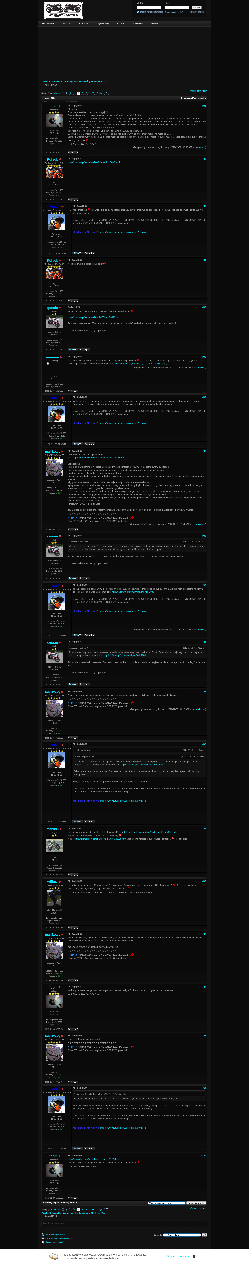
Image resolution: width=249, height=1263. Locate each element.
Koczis (201, 367)
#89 (204, 536)
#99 (204, 1088)
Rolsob (52, 159)
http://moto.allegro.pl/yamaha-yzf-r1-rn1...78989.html (93, 1159)
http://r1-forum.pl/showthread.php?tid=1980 (133, 592)
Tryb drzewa (186, 98)
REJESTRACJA (197, 12)
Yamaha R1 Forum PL (51, 81)
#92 (204, 691)
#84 (204, 260)
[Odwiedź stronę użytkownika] (78, 254)
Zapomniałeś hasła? (174, 12)
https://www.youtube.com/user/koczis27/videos (123, 232)
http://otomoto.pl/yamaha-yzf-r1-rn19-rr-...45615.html (100, 839)
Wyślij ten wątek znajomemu (57, 1238)
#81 (204, 105)
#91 (204, 642)
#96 (204, 934)
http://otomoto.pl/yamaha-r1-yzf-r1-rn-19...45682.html (94, 162)
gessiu (52, 308)
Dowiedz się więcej (178, 1256)
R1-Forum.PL (48, 23)
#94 (204, 828)
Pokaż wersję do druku (55, 1234)
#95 (204, 881)
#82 (204, 159)
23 (93, 93)
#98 (204, 1035)
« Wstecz (57, 93)
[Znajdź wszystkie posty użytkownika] (73, 154)
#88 (204, 451)
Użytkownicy (103, 23)
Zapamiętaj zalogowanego (151, 12)
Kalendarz (138, 23)
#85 (204, 307)
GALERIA (83, 23)
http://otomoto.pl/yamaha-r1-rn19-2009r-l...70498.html (94, 317)
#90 (204, 585)
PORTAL (67, 23)
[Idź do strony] (106, 93)
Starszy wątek (51, 1202)
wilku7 (52, 882)
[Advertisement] (124, 52)
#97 (204, 987)
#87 (204, 397)
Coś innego (68, 81)
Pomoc (154, 23)
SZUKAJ (121, 23)
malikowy (52, 451)
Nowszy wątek (68, 1202)
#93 (204, 744)
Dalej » (99, 93)
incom (53, 106)
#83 (204, 206)
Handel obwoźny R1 (84, 81)
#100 (203, 1155)
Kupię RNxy (100, 81)
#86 (204, 357)
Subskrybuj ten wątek (54, 1242)
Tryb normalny (199, 98)
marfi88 (52, 829)
